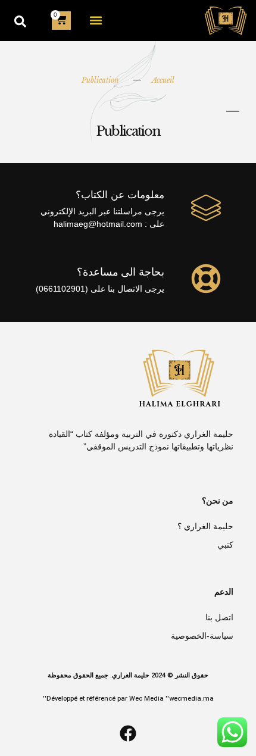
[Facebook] (128, 733)
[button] (96, 20)
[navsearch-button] (20, 20)
